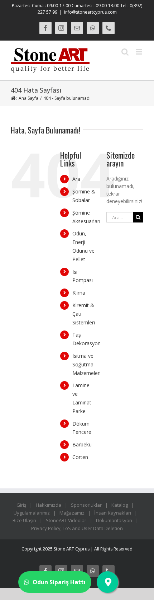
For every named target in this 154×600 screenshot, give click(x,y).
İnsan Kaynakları (112, 513)
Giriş (21, 505)
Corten (80, 457)
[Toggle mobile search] (125, 52)
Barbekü (82, 444)
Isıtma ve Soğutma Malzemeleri (86, 364)
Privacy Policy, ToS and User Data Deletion (77, 528)
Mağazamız (72, 513)
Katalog (119, 505)
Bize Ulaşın (24, 520)
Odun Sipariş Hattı (59, 582)
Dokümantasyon (114, 520)
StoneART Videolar (66, 520)
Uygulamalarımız (32, 513)
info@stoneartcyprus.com (90, 12)
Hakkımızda (48, 505)
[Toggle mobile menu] (139, 52)
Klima (78, 292)
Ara (76, 178)
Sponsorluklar (86, 505)
